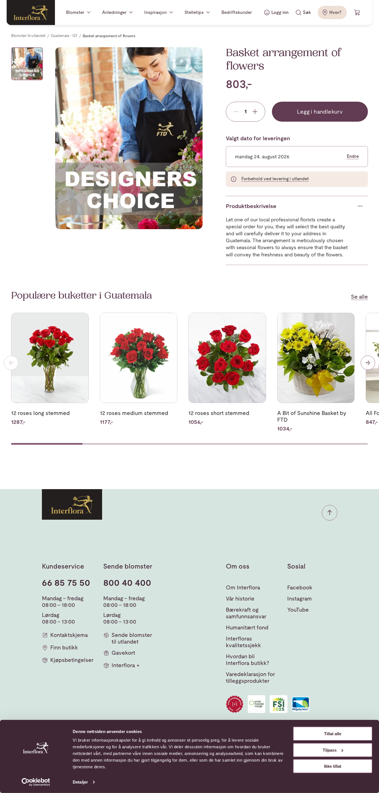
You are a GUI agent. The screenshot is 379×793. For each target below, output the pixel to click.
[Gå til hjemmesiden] (31, 12)
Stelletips (194, 12)
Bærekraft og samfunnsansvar (246, 613)
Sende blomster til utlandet (132, 638)
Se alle (359, 297)
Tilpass (330, 749)
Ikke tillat (332, 766)
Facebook (299, 587)
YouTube (298, 610)
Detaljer (80, 782)
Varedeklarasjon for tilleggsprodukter (250, 677)
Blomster (75, 12)
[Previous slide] (11, 363)
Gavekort (123, 653)
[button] (329, 513)
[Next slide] (368, 363)
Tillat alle (332, 733)
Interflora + (126, 665)
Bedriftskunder (236, 12)
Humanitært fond (247, 627)
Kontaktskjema (69, 635)
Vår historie (240, 599)
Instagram (299, 599)
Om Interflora (243, 587)
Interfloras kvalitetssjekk (243, 642)
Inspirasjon (155, 12)
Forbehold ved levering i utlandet (275, 178)
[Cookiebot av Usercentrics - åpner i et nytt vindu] (36, 782)
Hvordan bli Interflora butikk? (247, 659)
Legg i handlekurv (320, 112)
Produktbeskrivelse (251, 206)
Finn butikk (64, 647)
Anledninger (114, 12)
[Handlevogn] (357, 12)
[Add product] (255, 111)
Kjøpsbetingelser (72, 660)
